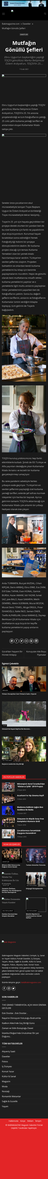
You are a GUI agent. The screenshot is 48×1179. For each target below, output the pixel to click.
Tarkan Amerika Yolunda (35, 865)
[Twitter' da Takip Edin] (13, 988)
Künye (22, 1121)
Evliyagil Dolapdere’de (34, 888)
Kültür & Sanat (7, 760)
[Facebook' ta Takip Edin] (4, 988)
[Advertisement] (24, 1153)
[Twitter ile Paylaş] (21, 641)
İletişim (38, 1121)
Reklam (30, 1121)
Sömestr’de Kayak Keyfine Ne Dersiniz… (16, 729)
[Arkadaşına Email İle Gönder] (26, 641)
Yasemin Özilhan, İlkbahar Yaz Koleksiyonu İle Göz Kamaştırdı (11, 890)
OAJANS (14, 1128)
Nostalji (5, 1091)
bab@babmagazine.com (31, 982)
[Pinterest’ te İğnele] (31, 641)
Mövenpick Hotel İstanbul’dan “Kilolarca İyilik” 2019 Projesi (31, 785)
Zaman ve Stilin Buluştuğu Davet (17, 1028)
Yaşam (4, 725)
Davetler (24, 34)
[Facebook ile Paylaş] (16, 641)
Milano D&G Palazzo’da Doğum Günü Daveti (11, 866)
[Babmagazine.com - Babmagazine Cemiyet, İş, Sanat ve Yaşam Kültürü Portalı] (24, 13)
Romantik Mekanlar (11, 1096)
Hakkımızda (13, 1121)
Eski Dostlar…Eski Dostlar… (15, 1013)
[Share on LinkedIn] (36, 641)
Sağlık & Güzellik (10, 1101)
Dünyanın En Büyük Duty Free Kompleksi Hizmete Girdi (30, 820)
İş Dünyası (7, 1066)
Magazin (5, 690)
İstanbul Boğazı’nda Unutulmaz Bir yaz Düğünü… (20, 1035)
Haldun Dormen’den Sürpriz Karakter (9, 915)
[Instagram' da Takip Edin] (9, 988)
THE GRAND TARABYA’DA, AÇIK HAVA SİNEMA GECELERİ (24, 1006)
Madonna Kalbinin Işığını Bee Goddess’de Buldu (30, 808)
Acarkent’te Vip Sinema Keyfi (30, 795)
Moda (4, 1086)
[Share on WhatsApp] (11, 641)
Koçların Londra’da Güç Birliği (13, 764)
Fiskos (5, 1061)
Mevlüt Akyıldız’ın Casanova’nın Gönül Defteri (34, 916)
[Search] (45, 13)
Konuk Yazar (8, 1071)
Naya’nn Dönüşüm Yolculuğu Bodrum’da (21, 1018)
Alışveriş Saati (8, 1051)
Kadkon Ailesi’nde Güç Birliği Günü (18, 1023)
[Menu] (3, 14)
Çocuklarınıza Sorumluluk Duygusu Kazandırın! (28, 831)
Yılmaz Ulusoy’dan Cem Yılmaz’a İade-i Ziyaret (19, 694)
